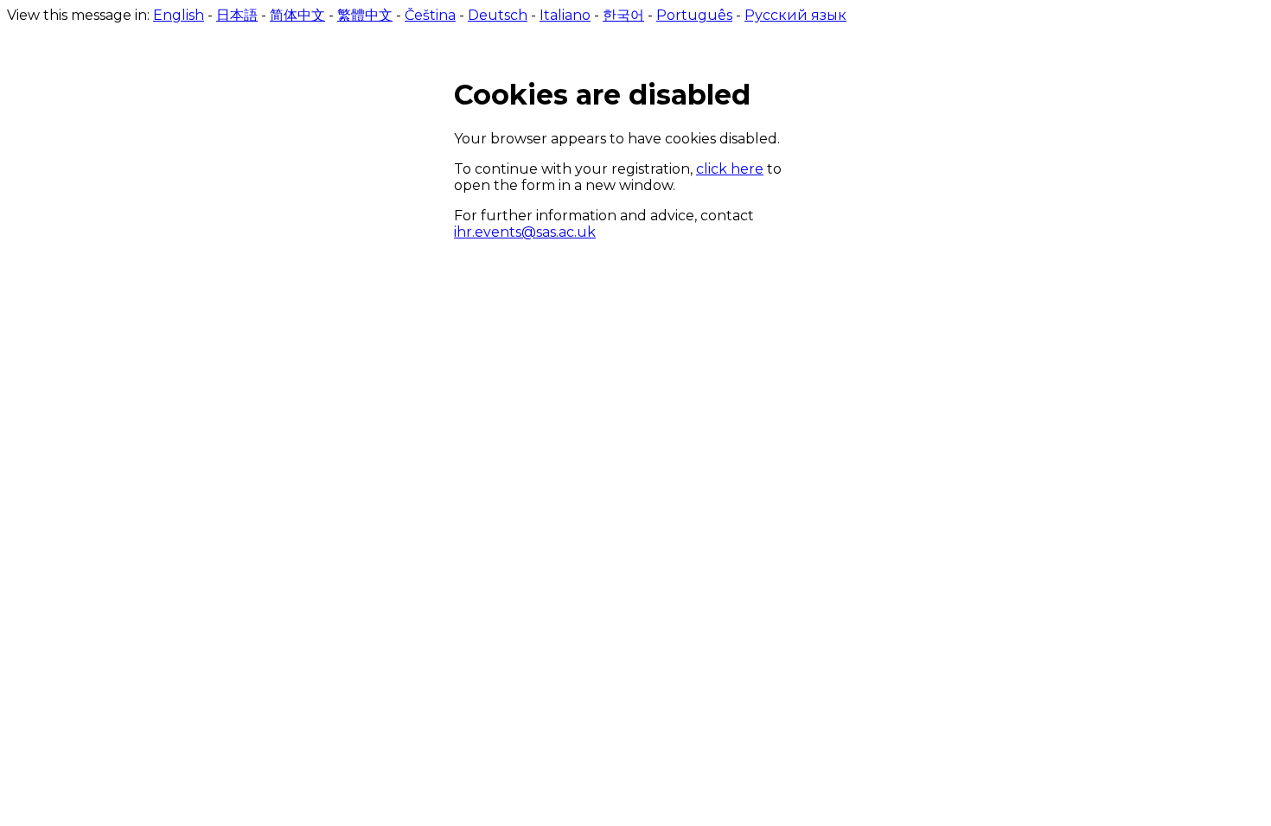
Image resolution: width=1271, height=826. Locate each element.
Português (694, 15)
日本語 (237, 15)
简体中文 (297, 15)
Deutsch (497, 15)
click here (729, 169)
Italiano (565, 15)
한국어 (623, 15)
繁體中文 (365, 15)
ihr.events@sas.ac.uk (525, 232)
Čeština (430, 15)
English (178, 15)
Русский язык (795, 15)
